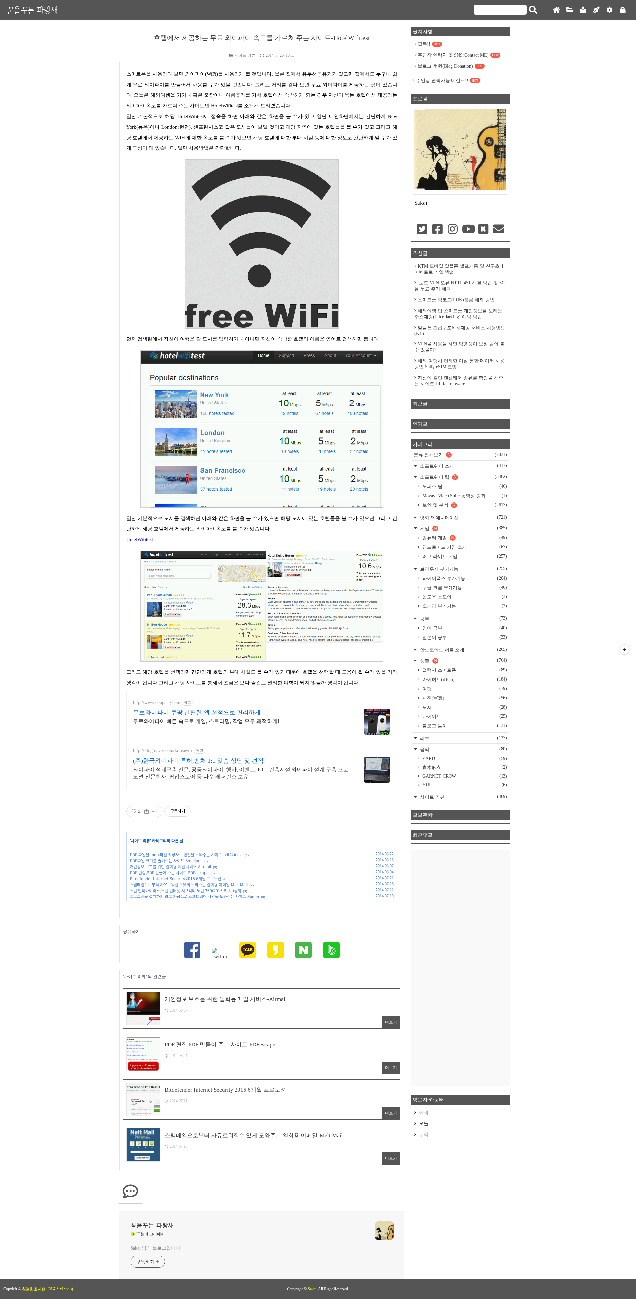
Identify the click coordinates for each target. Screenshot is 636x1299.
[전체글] (569, 10)
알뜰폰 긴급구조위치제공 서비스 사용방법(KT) (459, 330)
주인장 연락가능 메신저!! (447, 80)
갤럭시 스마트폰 (464, 670)
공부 (463, 618)
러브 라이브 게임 (464, 556)
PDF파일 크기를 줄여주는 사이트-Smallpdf (166, 861)
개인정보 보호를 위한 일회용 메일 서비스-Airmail (170, 867)
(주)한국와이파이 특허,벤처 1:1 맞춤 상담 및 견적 (198, 760)
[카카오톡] (247, 951)
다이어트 (464, 716)
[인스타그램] (452, 229)
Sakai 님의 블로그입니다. (156, 1248)
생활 (463, 660)
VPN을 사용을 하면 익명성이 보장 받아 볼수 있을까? (459, 346)
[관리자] (609, 10)
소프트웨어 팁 (463, 477)
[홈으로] (556, 10)
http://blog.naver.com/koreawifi (162, 750)
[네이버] (303, 951)
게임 (463, 528)
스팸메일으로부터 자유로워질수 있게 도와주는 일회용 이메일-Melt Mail (189, 885)
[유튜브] (468, 229)
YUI (464, 784)
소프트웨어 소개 (463, 466)
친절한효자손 (34, 1289)
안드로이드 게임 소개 (464, 547)
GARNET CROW (464, 776)
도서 (464, 707)
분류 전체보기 (460, 454)
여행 (464, 688)
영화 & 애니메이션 (463, 517)
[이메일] (498, 229)
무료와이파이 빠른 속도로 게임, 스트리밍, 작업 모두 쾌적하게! (206, 721)
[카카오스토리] (275, 951)
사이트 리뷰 (245, 55)
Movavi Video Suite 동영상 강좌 (464, 495)
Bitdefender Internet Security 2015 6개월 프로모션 (175, 879)
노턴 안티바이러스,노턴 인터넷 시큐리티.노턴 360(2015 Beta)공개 (185, 891)
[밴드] (331, 951)
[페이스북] (192, 951)
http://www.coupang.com (156, 702)
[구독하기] (624, 649)
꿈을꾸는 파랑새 (32, 10)
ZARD (464, 758)
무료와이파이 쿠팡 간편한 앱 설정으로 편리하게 (197, 712)
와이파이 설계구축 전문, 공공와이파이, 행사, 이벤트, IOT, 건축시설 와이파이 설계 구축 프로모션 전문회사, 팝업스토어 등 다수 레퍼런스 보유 (240, 773)
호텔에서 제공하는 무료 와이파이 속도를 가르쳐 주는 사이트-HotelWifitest (262, 37)
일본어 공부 (464, 637)
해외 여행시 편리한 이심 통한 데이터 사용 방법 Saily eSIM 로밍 (459, 363)
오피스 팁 (464, 486)
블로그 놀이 (464, 725)
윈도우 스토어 (464, 596)
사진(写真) (464, 698)
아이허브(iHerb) (464, 679)
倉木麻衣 (464, 767)
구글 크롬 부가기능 (464, 587)
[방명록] (583, 10)
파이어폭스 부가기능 (464, 578)
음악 (463, 749)
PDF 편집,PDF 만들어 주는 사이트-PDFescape (169, 873)
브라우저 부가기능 (463, 569)
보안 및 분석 (464, 505)
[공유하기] (146, 811)
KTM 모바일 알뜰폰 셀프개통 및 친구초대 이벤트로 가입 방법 (459, 269)
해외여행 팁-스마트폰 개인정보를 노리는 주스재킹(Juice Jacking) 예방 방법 (458, 313)
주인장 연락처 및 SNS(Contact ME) (458, 55)
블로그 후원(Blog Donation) (450, 66)
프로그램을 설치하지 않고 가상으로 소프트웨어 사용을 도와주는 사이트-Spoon (194, 896)
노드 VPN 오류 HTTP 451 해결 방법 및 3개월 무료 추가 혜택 (460, 285)
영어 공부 (464, 628)
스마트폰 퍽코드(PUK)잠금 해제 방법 (456, 299)
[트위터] (220, 954)
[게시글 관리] (155, 811)
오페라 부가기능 (464, 606)
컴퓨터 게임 (464, 537)
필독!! (429, 44)
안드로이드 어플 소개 (463, 649)
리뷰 (463, 738)
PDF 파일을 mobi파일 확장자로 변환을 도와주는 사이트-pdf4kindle (186, 855)
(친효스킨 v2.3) (60, 1289)
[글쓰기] (596, 10)
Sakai (312, 1289)
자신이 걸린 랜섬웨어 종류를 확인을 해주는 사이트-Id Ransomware (458, 380)
